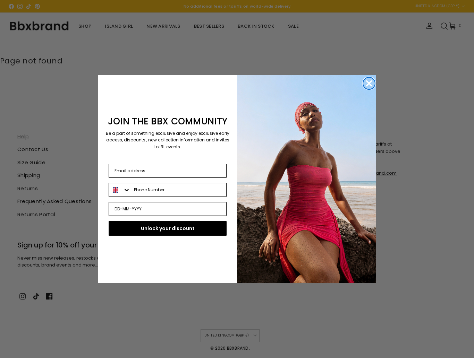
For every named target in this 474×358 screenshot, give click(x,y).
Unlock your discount (168, 228)
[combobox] (119, 190)
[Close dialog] (369, 83)
